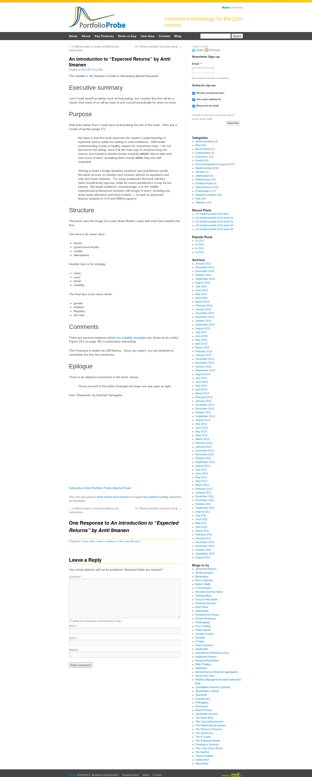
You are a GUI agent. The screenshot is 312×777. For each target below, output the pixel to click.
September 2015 (205, 324)
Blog (177, 36)
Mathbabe (201, 668)
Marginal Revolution (207, 660)
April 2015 (201, 343)
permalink (79, 500)
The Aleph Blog (204, 717)
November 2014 (204, 362)
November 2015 (204, 317)
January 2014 (203, 401)
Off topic (200, 171)
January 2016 (203, 309)
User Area (148, 36)
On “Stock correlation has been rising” (158, 46)
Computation (202, 152)
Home (73, 36)
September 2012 (205, 462)
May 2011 (201, 523)
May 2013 (201, 431)
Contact (164, 36)
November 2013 (204, 408)
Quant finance (121, 497)
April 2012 (201, 481)
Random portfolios (206, 194)
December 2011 (204, 496)
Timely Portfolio (204, 756)
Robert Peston (203, 710)
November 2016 (204, 271)
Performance (202, 179)
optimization (202, 175)
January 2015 (203, 355)
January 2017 (203, 263)
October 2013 (203, 412)
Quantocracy (202, 698)
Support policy (130, 775)
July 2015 (201, 332)
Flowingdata (202, 622)
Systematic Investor (206, 714)
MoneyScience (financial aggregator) (216, 672)
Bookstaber (202, 576)
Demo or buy (127, 36)
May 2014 (201, 385)
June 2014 (201, 381)
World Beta (201, 763)
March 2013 (202, 439)
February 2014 (203, 397)
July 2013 (201, 423)
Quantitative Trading (207, 691)
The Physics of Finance (208, 729)
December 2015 (204, 313)
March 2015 (202, 347)
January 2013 (203, 446)
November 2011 (204, 500)
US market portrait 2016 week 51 (214, 221)
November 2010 (204, 546)
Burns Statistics (232, 7)
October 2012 (203, 458)
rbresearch (201, 706)
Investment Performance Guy (212, 652)
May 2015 (201, 339)
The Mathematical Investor (210, 725)
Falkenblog (201, 610)
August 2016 (202, 282)
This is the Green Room (209, 748)
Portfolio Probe (97, 17)
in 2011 (199, 248)
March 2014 (202, 393)
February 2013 (203, 443)
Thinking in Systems (207, 744)
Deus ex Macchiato (206, 599)
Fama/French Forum (207, 614)
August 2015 (202, 328)
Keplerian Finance (206, 656)
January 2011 (203, 538)
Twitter (200, 50)
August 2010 (202, 557)
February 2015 (203, 351)
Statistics (200, 202)
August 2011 (202, 511)
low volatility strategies (131, 337)
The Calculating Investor (209, 721)
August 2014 (202, 374)
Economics (201, 156)
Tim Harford (202, 752)
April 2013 (201, 435)
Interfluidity (201, 649)
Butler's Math (202, 584)
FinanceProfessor (205, 618)
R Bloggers (201, 702)
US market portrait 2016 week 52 (214, 217)
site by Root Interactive (231, 775)
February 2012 (203, 488)
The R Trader (203, 736)
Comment (75, 576)
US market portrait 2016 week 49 (214, 229)
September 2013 (205, 416)
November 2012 (204, 454)
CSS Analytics (203, 588)
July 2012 (201, 469)
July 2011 (201, 515)
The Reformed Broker (207, 740)
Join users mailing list (208, 99)
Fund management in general (212, 164)
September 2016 (205, 278)
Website (73, 649)
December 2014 (204, 359)
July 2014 (201, 378)
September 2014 (205, 370)
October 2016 (203, 275)
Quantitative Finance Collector (212, 687)
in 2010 (199, 252)
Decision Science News (209, 591)
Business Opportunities (105, 775)
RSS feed (214, 50)
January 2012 (203, 492)
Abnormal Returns (205, 568)
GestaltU (200, 637)
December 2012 (204, 450)
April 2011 (201, 526)
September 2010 (205, 553)
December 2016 (204, 267)
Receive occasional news (210, 93)
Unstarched (202, 759)
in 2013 (199, 240)
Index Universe (204, 645)
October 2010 (203, 549)
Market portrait (203, 168)
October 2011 (203, 504)
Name (73, 625)
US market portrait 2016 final (211, 213)
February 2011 (203, 534)
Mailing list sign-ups (204, 85)
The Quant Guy (204, 733)
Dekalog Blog (203, 595)
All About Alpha (204, 572)
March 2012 (202, 485)
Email (73, 638)
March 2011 (202, 530)
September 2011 (205, 507)
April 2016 (201, 297)
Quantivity (201, 694)
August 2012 (202, 465)
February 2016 (203, 305)
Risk (198, 198)
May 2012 (201, 477)
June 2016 (201, 290)
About (86, 36)
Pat (100, 69)
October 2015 (203, 320)
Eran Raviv (201, 607)
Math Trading (203, 664)
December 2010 (204, 542)
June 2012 (201, 473)
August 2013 (202, 420)
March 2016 (202, 301)
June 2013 (201, 427)
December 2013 (204, 404)
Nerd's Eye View (204, 675)
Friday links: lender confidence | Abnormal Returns (110, 541)
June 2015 (201, 336)
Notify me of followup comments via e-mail (97, 621)
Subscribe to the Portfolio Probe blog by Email (100, 488)
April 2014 (201, 389)
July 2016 (201, 286)
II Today (199, 641)
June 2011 (201, 519)
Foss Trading (203, 626)
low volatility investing (155, 497)
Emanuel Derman (205, 603)
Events (199, 160)
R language (202, 191)
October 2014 (203, 366)
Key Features (104, 36)
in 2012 (199, 244)
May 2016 (201, 294)
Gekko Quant (203, 630)
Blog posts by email (207, 105)
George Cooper (204, 633)
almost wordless (204, 141)
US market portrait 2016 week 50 (214, 225)
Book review (104, 497)
